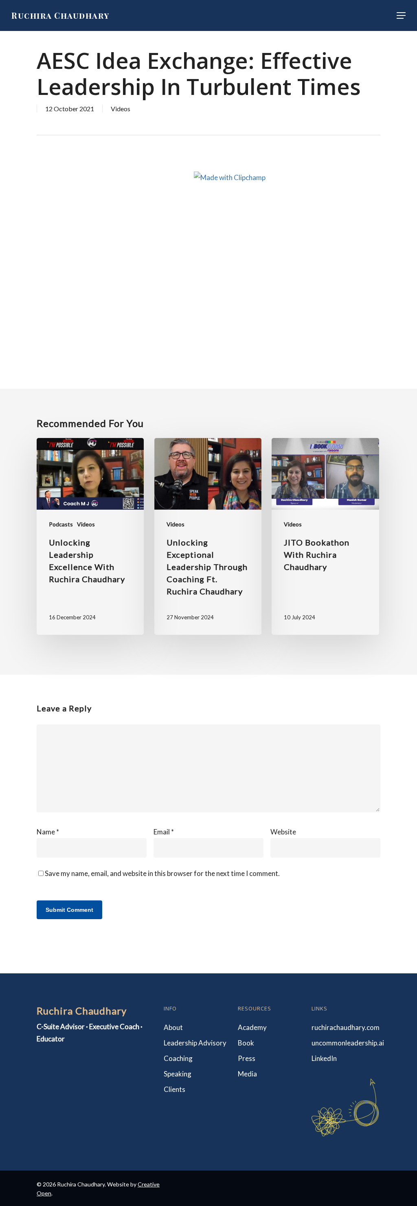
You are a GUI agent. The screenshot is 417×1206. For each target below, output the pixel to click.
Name (48, 831)
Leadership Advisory (195, 1043)
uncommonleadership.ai (345, 1043)
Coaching (178, 1058)
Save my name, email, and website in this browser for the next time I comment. (162, 873)
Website (283, 831)
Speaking (177, 1074)
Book (246, 1043)
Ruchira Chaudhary (60, 15)
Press (246, 1058)
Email (164, 831)
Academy (252, 1027)
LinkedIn (324, 1058)
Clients (174, 1089)
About (173, 1027)
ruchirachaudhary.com (345, 1027)
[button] (401, 15)
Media (247, 1074)
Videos (120, 108)
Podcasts (61, 524)
